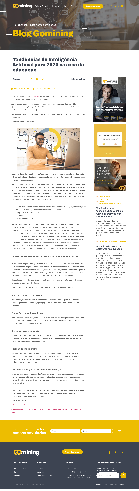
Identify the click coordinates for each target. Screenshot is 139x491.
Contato (74, 6)
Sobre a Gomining (42, 6)
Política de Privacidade (117, 485)
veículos (37, 96)
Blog (66, 6)
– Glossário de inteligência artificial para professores (31, 405)
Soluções (56, 6)
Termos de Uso (101, 485)
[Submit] (123, 475)
